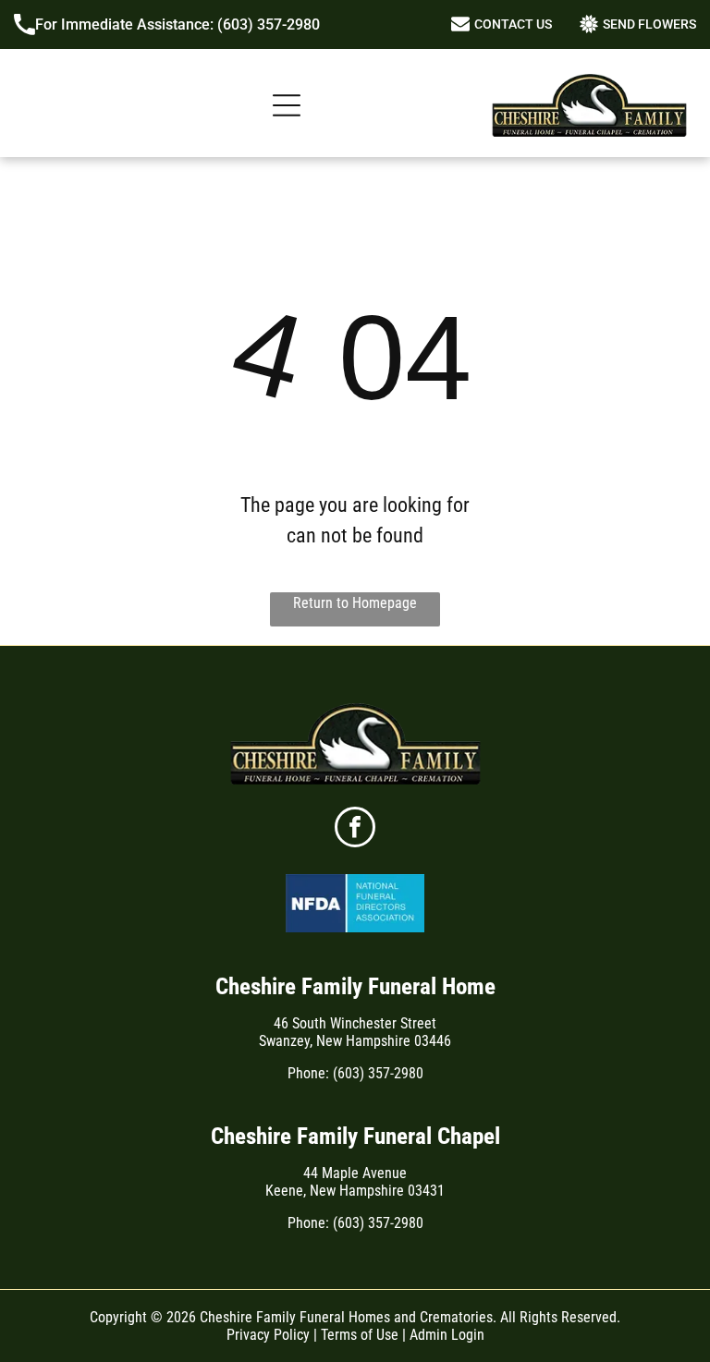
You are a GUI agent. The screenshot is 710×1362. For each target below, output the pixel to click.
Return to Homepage (355, 603)
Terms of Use (359, 1335)
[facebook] (355, 829)
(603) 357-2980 (268, 24)
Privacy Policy (268, 1335)
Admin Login (447, 1335)
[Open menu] (286, 105)
